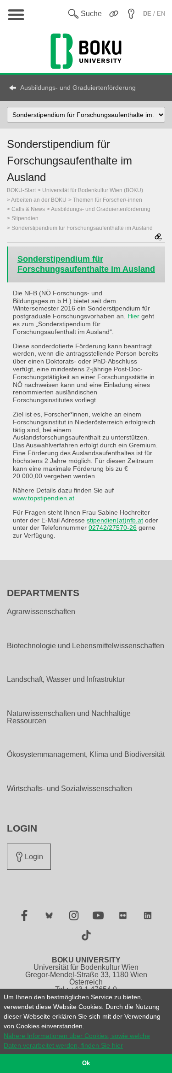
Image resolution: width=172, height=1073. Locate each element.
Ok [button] (86, 1063)
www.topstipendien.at (43, 498)
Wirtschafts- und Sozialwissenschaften (69, 788)
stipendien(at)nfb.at (115, 520)
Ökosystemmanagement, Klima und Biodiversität (86, 754)
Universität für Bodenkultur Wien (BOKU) (92, 190)
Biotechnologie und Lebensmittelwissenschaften (85, 646)
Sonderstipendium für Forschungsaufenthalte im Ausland (82, 228)
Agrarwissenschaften (41, 612)
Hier (133, 316)
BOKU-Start (21, 190)
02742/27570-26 (113, 527)
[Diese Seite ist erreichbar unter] (158, 237)
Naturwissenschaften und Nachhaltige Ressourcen (69, 717)
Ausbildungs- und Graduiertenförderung (78, 87)
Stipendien (25, 218)
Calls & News (28, 209)
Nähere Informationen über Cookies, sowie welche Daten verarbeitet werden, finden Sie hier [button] (77, 1040)
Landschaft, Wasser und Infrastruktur (66, 679)
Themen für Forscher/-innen (107, 200)
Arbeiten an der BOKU (39, 200)
